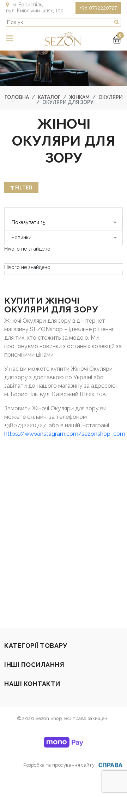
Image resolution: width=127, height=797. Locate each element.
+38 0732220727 (98, 8)
